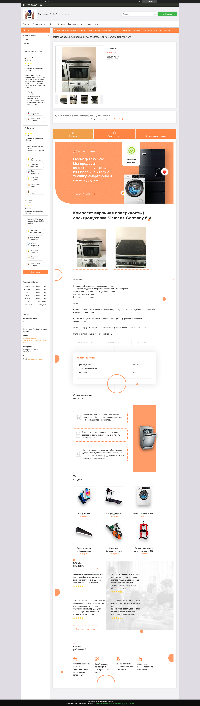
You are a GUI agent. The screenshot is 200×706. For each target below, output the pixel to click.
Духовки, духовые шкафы (103, 30)
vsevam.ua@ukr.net (35, 359)
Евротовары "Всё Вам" (88, 159)
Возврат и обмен (92, 24)
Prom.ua (110, 702)
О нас (52, 24)
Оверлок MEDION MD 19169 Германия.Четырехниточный (36, 148)
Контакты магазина (86, 152)
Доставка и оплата (75, 24)
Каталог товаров (83, 194)
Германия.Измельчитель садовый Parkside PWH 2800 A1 (36, 221)
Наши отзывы (144, 343)
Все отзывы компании (85, 629)
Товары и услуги (39, 24)
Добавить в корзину (85, 340)
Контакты (61, 24)
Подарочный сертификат (32, 93)
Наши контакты (114, 343)
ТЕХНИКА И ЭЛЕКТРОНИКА (81, 30)
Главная (26, 24)
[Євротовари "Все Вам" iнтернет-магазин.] (30, 14)
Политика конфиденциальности (123, 704)
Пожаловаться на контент (103, 704)
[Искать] (155, 14)
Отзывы (26, 44)
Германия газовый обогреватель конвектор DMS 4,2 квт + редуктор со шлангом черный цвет (36, 100)
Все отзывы (35, 272)
